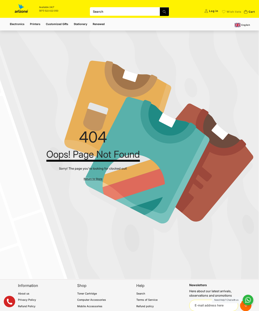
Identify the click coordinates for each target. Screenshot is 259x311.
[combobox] (129, 11)
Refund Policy (26, 306)
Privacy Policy (27, 299)
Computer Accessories (91, 299)
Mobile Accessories (89, 306)
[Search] (164, 11)
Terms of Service (147, 299)
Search (140, 293)
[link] (231, 12)
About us (23, 293)
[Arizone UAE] (21, 9)
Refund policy (145, 306)
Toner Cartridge (87, 293)
